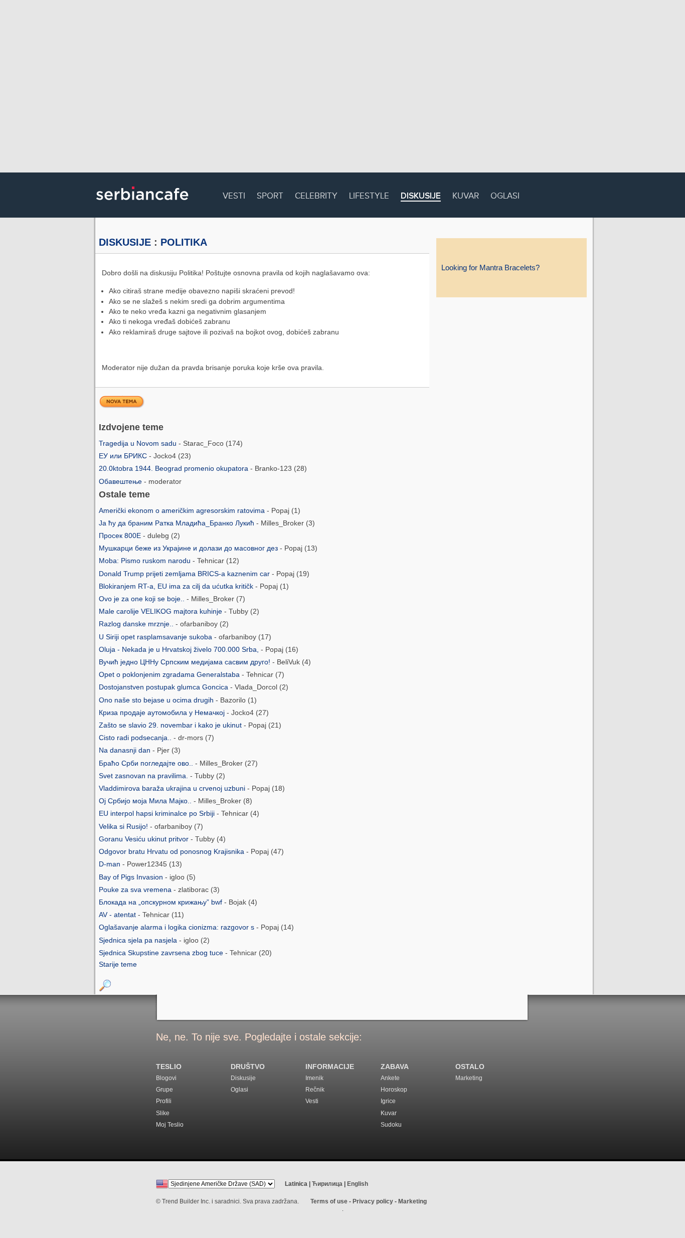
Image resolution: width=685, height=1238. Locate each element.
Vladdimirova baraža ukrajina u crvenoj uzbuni (173, 788)
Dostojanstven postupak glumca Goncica (164, 687)
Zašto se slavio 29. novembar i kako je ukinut (171, 725)
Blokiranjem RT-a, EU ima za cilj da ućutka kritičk (177, 586)
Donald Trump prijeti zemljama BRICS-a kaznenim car (185, 574)
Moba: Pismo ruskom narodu (146, 561)
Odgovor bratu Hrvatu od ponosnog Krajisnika (172, 851)
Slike (162, 1113)
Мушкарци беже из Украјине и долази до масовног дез (189, 548)
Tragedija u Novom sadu (139, 443)
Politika (183, 242)
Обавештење (121, 481)
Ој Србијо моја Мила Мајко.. (146, 801)
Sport (270, 194)
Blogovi (166, 1078)
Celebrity (316, 194)
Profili (164, 1101)
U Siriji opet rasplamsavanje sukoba (156, 637)
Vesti (234, 194)
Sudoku (391, 1124)
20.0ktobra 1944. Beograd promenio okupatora (174, 468)
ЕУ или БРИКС (124, 456)
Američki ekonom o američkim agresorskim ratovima (183, 510)
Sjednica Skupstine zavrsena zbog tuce (162, 953)
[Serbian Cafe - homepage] (142, 204)
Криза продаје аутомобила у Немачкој (163, 713)
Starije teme (118, 964)
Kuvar (465, 194)
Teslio (169, 1067)
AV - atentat (118, 915)
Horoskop (394, 1089)
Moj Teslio (170, 1124)
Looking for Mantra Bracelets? (490, 268)
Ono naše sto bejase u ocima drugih (157, 700)
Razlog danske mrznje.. (137, 624)
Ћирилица (327, 1183)
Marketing (468, 1078)
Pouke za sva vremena (136, 890)
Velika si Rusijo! (124, 826)
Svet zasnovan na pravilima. (144, 776)
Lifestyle (369, 194)
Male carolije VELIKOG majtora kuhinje (161, 611)
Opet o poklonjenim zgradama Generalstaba (170, 674)
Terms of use (329, 1201)
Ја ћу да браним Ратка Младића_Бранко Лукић (177, 523)
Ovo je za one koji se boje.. (143, 599)
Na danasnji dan (125, 750)
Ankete (390, 1078)
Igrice (388, 1101)
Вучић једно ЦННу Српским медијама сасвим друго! (185, 662)
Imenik (314, 1078)
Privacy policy (373, 1201)
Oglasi (505, 194)
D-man (110, 864)
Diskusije (421, 196)
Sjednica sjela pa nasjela (139, 940)
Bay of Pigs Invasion (132, 877)
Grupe (164, 1089)
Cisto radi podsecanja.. (136, 738)
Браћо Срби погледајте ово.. (147, 763)
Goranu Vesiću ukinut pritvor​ (145, 839)
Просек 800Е (121, 536)
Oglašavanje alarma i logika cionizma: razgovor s (177, 927)
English (357, 1183)
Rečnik (314, 1089)
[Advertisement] (342, 87)
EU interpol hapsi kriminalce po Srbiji (158, 813)
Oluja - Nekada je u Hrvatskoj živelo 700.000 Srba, (180, 649)
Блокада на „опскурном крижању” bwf (161, 902)
